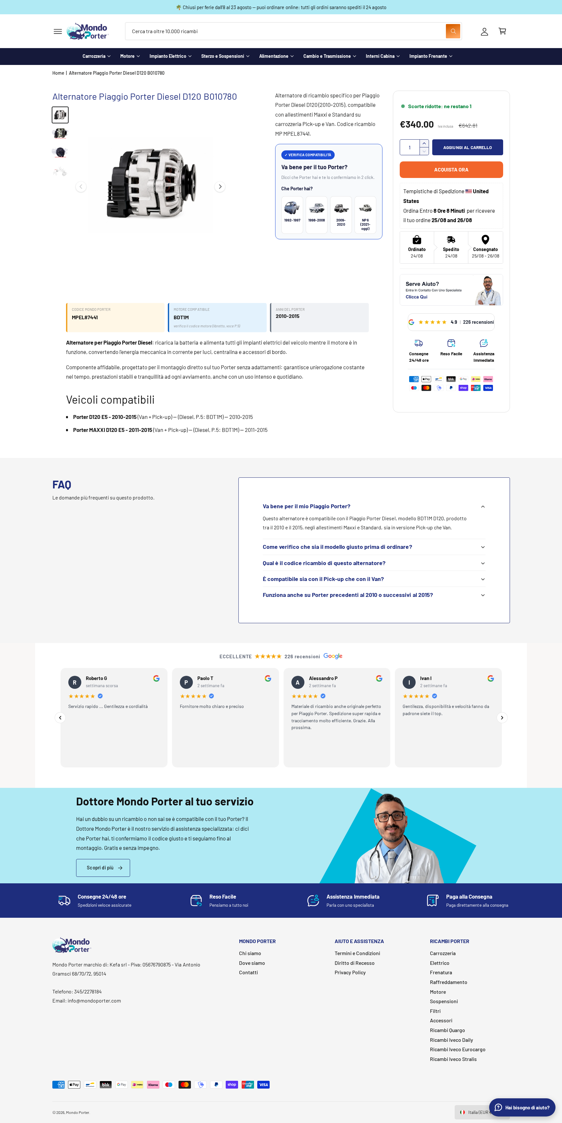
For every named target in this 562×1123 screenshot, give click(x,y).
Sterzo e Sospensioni (222, 56)
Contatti (248, 972)
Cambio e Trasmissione (327, 56)
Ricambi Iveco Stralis (453, 1059)
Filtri (435, 1011)
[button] (58, 31)
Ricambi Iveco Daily (451, 1040)
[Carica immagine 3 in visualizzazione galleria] (60, 152)
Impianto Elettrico (168, 56)
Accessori (441, 1020)
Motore (127, 56)
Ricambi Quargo (447, 1030)
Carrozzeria (94, 56)
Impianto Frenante (428, 56)
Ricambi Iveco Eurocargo (458, 1049)
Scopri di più (100, 867)
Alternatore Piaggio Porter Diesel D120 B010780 (117, 73)
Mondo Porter (77, 1112)
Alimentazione (273, 56)
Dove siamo (252, 963)
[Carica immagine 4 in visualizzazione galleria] (60, 171)
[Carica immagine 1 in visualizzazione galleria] (60, 115)
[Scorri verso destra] (220, 187)
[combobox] (293, 31)
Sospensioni (444, 1001)
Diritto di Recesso (355, 963)
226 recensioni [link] (478, 322)
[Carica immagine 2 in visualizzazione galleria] (60, 133)
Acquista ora (451, 169)
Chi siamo (250, 953)
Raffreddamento (448, 982)
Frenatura (441, 972)
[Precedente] (60, 717)
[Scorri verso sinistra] (81, 187)
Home (58, 73)
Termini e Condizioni (357, 953)
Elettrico (439, 963)
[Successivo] (502, 717)
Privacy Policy (350, 972)
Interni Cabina (380, 56)
